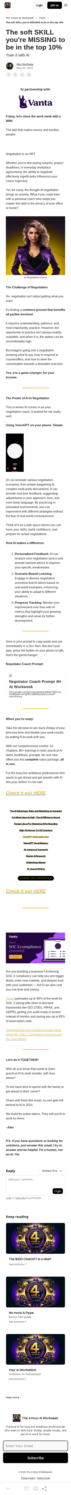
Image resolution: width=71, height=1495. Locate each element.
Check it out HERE (26, 792)
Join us (55, 5)
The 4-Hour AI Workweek (20, 18)
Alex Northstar (25, 64)
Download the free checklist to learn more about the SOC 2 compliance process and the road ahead (34, 1034)
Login (39, 5)
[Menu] (65, 5)
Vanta (10, 998)
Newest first (49, 1171)
